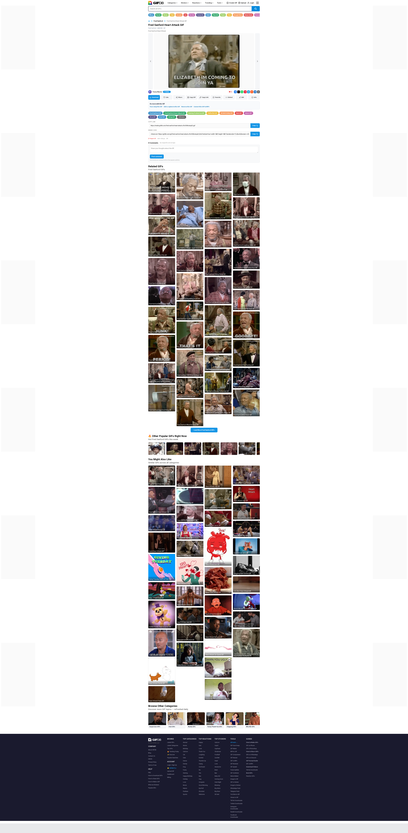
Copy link (151, 122)
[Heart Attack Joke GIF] (190, 616)
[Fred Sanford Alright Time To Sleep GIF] (190, 214)
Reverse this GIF (186, 106)
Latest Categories (172, 745)
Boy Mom (217, 788)
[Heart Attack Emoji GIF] (190, 571)
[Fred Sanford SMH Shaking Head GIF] (190, 363)
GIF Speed (233, 767)
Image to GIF (234, 779)
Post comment (157, 156)
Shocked (201, 791)
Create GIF (233, 3)
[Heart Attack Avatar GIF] (218, 605)
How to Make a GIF (154, 781)
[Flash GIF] (223, 14)
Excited (201, 757)
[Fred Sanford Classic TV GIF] (161, 320)
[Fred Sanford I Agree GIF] (161, 271)
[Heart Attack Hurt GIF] (218, 547)
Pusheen (185, 791)
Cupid (216, 745)
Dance (185, 761)
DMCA (150, 759)
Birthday (185, 748)
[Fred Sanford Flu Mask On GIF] (246, 184)
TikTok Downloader (236, 800)
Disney (185, 764)
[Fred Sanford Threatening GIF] (161, 226)
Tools (219, 3)
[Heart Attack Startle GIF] (161, 671)
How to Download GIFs (155, 775)
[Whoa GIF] (151, 14)
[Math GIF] (208, 14)
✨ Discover (171, 754)
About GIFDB (152, 750)
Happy (201, 742)
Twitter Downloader (236, 803)
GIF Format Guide (252, 761)
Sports (185, 794)
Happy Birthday (187, 776)
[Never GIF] (165, 14)
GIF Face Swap (235, 745)
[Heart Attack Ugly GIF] (218, 667)
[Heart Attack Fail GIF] (190, 549)
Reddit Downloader (236, 812)
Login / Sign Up (172, 765)
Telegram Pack (234, 791)
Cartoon (185, 751)
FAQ (149, 772)
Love (184, 782)
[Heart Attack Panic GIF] (161, 694)
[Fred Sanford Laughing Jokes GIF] (246, 233)
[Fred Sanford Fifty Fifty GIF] (161, 247)
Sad (200, 745)
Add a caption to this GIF (172, 106)
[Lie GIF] (185, 14)
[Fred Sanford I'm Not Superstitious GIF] (161, 373)
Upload (243, 3)
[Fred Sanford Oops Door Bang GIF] (161, 398)
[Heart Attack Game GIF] (218, 519)
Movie (185, 785)
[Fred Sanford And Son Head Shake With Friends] (174, 448)
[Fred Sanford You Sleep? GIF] (246, 378)
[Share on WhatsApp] (242, 91)
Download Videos (252, 767)
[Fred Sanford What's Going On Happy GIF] (218, 290)
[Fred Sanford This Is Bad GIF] (246, 280)
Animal (185, 742)
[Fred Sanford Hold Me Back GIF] (246, 300)
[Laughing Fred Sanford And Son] (247, 448)
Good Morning (203, 785)
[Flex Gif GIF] (215, 14)
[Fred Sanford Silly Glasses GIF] (161, 295)
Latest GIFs (170, 742)
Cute (184, 757)
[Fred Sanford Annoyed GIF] (246, 643)
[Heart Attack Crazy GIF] (190, 596)
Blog (149, 753)
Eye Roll (201, 788)
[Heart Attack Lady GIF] (218, 477)
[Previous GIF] (150, 61)
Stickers (184, 3)
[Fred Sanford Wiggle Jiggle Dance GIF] (190, 239)
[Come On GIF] (200, 14)
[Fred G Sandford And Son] (210, 448)
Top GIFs (170, 748)
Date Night (218, 782)
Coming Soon (219, 779)
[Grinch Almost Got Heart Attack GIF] (246, 602)
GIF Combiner (234, 773)
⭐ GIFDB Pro (171, 768)
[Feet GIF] (172, 14)
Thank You (202, 751)
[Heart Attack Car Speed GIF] (218, 648)
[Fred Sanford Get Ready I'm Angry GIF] (218, 404)
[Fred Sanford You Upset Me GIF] (246, 207)
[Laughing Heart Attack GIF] (246, 565)
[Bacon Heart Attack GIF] (218, 580)
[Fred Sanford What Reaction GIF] (190, 412)
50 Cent (217, 794)
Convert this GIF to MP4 (201, 106)
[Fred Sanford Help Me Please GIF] (218, 182)
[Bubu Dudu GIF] (248, 14)
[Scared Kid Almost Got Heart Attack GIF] (218, 689)
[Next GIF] (257, 61)
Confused (202, 767)
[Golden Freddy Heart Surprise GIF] (161, 614)
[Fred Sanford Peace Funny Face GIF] (246, 258)
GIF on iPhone (250, 745)
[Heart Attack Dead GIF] (161, 590)
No (200, 770)
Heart (216, 761)
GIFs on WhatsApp (252, 754)
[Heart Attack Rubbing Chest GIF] (246, 511)
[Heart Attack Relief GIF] (190, 531)
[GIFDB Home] (149, 21)
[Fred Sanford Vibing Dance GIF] (218, 262)
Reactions (196, 3)
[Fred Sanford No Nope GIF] (190, 261)
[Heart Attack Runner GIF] (161, 523)
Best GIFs (249, 773)
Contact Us (151, 756)
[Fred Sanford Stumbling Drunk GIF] (190, 286)
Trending (208, 3)
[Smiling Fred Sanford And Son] (228, 448)
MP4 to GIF (233, 751)
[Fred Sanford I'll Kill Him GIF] (190, 388)
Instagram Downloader (234, 808)
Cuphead (217, 748)
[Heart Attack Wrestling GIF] (246, 529)
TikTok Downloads (252, 770)
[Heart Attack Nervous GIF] (218, 627)
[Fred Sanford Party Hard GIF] (218, 345)
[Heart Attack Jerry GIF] (246, 546)
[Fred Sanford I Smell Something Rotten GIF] (218, 363)
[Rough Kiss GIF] (238, 14)
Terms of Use (152, 765)
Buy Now (217, 791)
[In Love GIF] (179, 14)
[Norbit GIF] (158, 14)
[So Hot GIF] (191, 14)
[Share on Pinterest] (245, 91)
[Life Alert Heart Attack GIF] (246, 584)
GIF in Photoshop (251, 748)
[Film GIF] (229, 14)
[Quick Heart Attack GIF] (161, 543)
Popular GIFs (152, 788)
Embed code (152, 130)
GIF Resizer (233, 757)
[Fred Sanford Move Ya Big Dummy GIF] (161, 182)
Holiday (185, 779)
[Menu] (257, 3)
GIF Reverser (234, 764)
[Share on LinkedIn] (255, 91)
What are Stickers (153, 785)
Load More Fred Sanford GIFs (204, 430)
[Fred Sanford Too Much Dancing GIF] (190, 311)
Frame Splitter (234, 770)
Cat (184, 754)
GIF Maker (233, 748)
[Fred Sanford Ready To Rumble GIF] (218, 382)
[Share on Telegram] (248, 91)
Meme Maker (234, 776)
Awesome (218, 767)
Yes (200, 773)
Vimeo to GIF (234, 797)
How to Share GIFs (154, 778)
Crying (201, 764)
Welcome (202, 794)
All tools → (234, 742)
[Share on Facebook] (235, 91)
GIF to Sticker (234, 782)
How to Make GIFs (252, 742)
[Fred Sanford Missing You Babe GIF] (190, 186)
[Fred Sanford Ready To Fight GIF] (218, 320)
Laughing (202, 754)
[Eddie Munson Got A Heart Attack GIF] (190, 655)
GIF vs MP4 (249, 764)
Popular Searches (172, 757)
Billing (169, 777)
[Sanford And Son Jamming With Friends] (192, 448)
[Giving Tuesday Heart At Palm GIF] (161, 567)
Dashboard (170, 774)
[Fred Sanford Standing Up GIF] (218, 206)
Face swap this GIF (156, 106)
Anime (185, 745)
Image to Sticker (235, 785)
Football (217, 754)
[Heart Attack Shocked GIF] (190, 633)
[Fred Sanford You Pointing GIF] (246, 353)
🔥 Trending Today (173, 751)
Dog (184, 767)
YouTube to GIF (235, 794)
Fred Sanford (158, 21)
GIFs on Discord (251, 757)
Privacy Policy (152, 762)
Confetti (217, 757)
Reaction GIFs (250, 776)
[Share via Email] (258, 91)
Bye (200, 776)
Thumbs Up (202, 761)
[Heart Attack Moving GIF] (190, 496)
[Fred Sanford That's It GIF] (190, 335)
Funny (185, 770)
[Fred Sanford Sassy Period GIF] (161, 348)
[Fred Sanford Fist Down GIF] (246, 403)
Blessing (217, 785)
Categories (172, 3)
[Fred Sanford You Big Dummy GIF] (161, 204)
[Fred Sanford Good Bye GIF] (246, 325)
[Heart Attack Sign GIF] (246, 494)
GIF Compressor (235, 754)
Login (252, 3)
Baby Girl (217, 776)
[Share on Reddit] (251, 91)
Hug (200, 779)
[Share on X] (238, 91)
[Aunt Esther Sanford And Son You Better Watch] (156, 448)
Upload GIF (170, 771)
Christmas (218, 751)
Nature (185, 788)
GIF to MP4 (233, 761)
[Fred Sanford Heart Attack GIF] (161, 475)
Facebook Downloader (234, 816)
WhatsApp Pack (235, 788)
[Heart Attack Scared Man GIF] (246, 619)
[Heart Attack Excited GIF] (161, 643)
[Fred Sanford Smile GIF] (218, 234)
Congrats (201, 782)
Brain (216, 770)
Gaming (185, 773)
